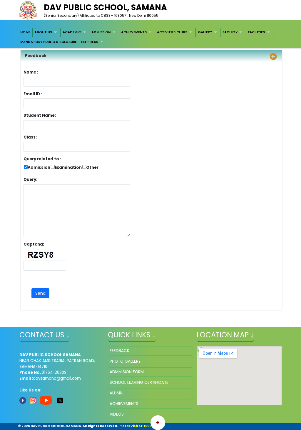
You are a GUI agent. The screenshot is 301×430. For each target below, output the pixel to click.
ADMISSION (101, 32)
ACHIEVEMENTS (134, 32)
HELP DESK (89, 41)
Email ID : (49, 94)
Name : (32, 72)
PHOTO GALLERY (125, 361)
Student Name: (40, 115)
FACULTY (230, 32)
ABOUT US (43, 32)
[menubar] (150, 37)
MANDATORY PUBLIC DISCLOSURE (48, 41)
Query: (32, 179)
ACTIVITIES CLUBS (172, 32)
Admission (39, 167)
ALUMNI (116, 393)
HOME (25, 32)
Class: (30, 137)
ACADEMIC (72, 32)
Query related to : (42, 159)
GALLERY (205, 32)
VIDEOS (117, 414)
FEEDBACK (119, 351)
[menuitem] (25, 32)
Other (92, 167)
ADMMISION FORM (127, 372)
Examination (68, 167)
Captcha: (34, 244)
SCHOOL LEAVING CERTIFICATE (139, 382)
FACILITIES (256, 32)
